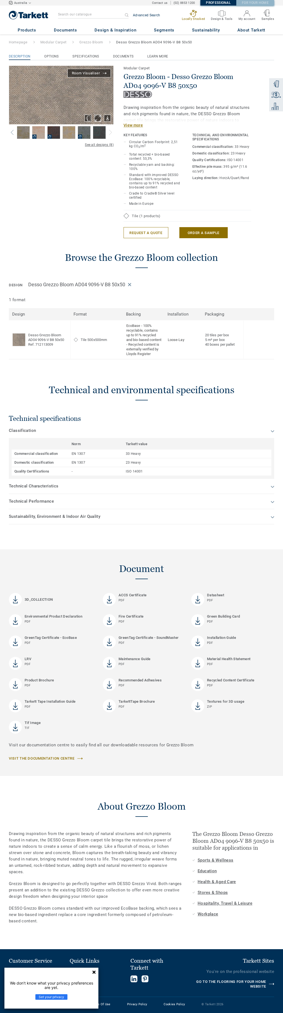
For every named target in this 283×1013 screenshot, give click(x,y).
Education (207, 870)
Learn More (157, 56)
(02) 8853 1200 (184, 3)
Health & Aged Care (217, 881)
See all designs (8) (99, 145)
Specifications (85, 56)
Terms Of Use (100, 1004)
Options (51, 56)
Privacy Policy (137, 1004)
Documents (123, 56)
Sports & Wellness (215, 860)
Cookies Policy (174, 1004)
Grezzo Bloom (91, 42)
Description (19, 56)
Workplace (208, 914)
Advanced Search (146, 15)
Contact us (160, 3)
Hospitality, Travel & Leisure (225, 903)
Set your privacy (51, 997)
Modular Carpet (53, 42)
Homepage (18, 42)
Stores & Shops (213, 892)
